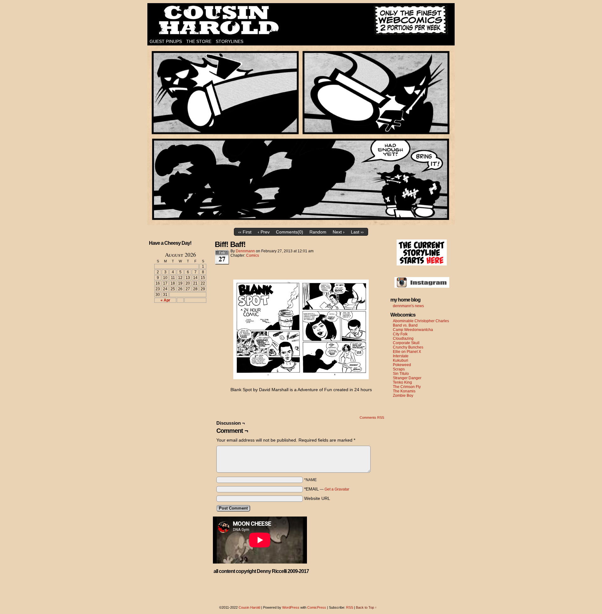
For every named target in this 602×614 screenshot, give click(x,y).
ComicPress (316, 607)
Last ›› (357, 231)
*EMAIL (326, 488)
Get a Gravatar (337, 489)
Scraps (399, 369)
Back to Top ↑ (366, 607)
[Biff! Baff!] (301, 223)
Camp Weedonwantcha (413, 330)
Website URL (317, 498)
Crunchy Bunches (408, 347)
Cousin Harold (301, 20)
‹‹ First (244, 231)
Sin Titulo (401, 373)
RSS (349, 607)
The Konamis (404, 391)
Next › (339, 231)
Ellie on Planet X (407, 351)
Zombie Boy (403, 395)
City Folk (400, 334)
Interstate (401, 356)
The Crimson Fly (407, 387)
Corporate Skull (406, 343)
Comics (252, 255)
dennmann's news (408, 306)
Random (317, 231)
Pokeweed (402, 365)
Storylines (229, 41)
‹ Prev (264, 231)
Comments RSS (372, 417)
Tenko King (402, 382)
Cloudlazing (403, 338)
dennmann (245, 251)
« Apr (165, 300)
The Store (198, 41)
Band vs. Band (405, 325)
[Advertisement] (176, 330)
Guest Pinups (166, 41)
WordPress (290, 607)
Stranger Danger (407, 378)
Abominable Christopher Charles (421, 321)
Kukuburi (400, 360)
